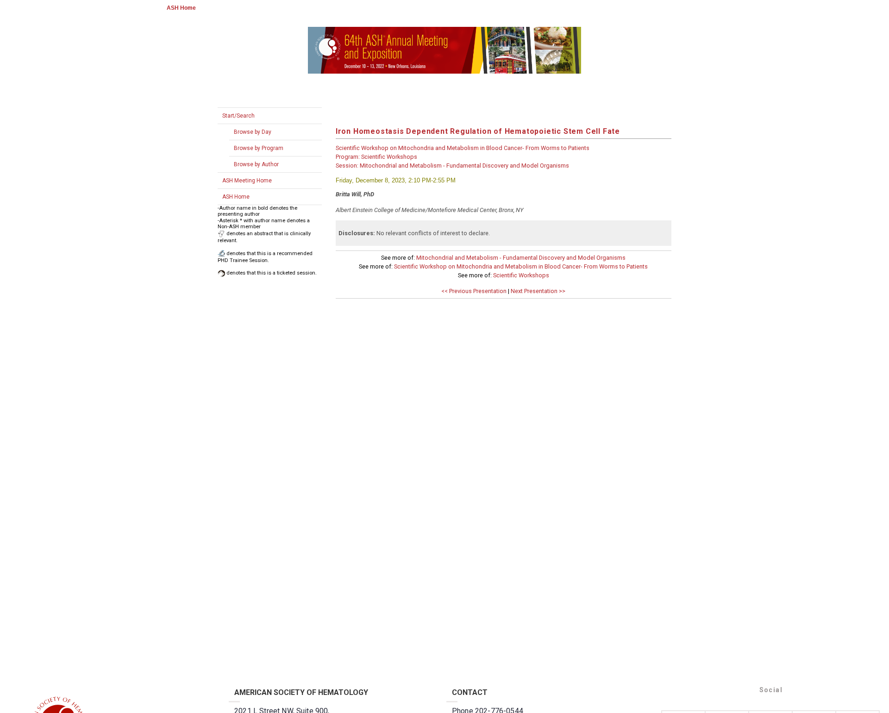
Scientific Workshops (521, 275)
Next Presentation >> (538, 291)
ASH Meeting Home (247, 180)
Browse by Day (252, 132)
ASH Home (181, 8)
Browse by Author (256, 164)
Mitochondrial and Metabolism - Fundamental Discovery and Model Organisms (521, 257)
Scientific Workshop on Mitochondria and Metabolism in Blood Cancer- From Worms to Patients (521, 266)
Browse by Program (258, 148)
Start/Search (238, 116)
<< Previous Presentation (474, 291)
